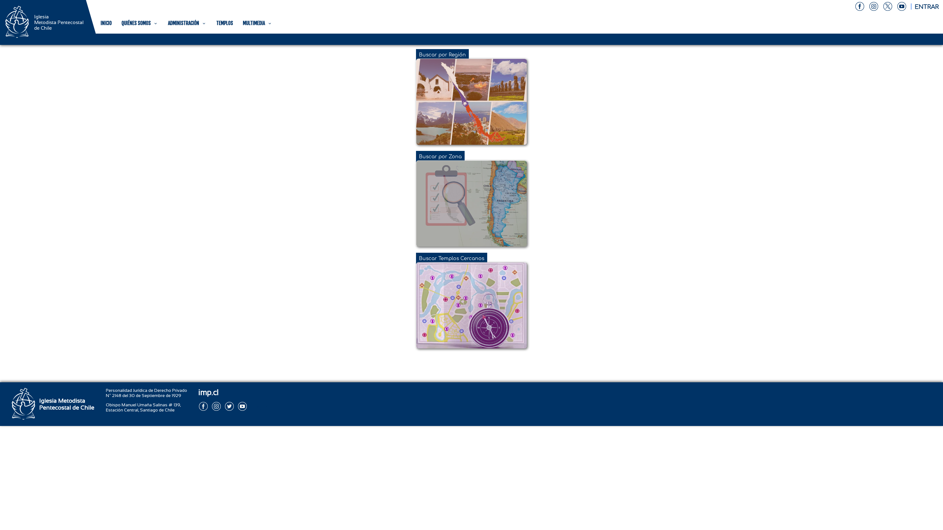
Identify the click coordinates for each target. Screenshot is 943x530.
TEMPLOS (224, 23)
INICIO (106, 23)
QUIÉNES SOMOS (136, 23)
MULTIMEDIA (254, 23)
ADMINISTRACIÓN (183, 23)
